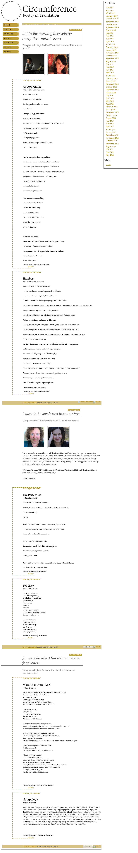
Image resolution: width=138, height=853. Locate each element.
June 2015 (110, 67)
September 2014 (112, 89)
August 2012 (111, 146)
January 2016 (111, 50)
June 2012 (110, 152)
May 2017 (110, 10)
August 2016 (111, 30)
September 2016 (112, 27)
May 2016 (110, 38)
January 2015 (111, 81)
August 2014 (111, 92)
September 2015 (112, 58)
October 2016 (111, 24)
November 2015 (112, 52)
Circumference (49, 8)
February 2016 (112, 47)
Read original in (32, 80)
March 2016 (110, 44)
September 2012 (112, 143)
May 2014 (110, 101)
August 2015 (111, 61)
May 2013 (110, 123)
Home (7, 25)
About (7, 52)
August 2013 (111, 118)
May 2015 (110, 69)
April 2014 (110, 103)
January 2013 (111, 132)
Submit (8, 38)
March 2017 (110, 13)
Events (8, 47)
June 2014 (110, 98)
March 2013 (110, 129)
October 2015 (111, 55)
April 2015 (110, 72)
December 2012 (112, 135)
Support (8, 43)
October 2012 (111, 140)
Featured (9, 29)
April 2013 (110, 126)
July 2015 (109, 64)
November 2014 (112, 84)
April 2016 (110, 41)
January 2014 (111, 109)
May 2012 (110, 155)
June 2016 (110, 35)
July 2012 (109, 149)
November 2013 (112, 112)
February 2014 (112, 106)
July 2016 (109, 33)
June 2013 (110, 121)
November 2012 (112, 138)
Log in (108, 165)
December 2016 (112, 18)
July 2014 (109, 95)
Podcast (8, 34)
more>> (31, 266)
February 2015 (112, 78)
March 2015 (110, 75)
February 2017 (112, 16)
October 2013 (111, 115)
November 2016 (112, 21)
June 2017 (110, 7)
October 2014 (111, 86)
